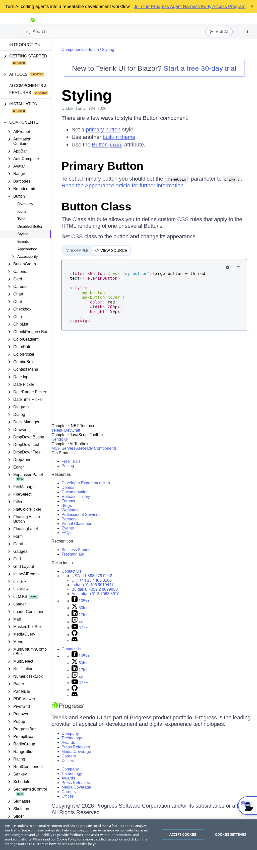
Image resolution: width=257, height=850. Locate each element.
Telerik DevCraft (65, 430)
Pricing (67, 466)
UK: (92, 580)
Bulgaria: (95, 589)
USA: (92, 576)
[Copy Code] (228, 267)
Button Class (96, 206)
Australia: (95, 594)
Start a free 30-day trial (200, 68)
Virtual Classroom (77, 523)
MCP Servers (63, 448)
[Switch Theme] (248, 32)
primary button (103, 129)
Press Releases (75, 747)
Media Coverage (76, 751)
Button (93, 49)
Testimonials (72, 554)
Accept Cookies (183, 834)
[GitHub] (75, 635)
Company (70, 733)
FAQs (66, 532)
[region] (128, 834)
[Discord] (75, 640)
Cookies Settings (230, 834)
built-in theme (119, 137)
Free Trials (71, 461)
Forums (68, 501)
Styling (22, 234)
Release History (75, 496)
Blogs (66, 505)
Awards (68, 742)
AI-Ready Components (96, 448)
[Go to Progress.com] (67, 708)
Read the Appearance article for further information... (124, 185)
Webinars (70, 510)
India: (93, 585)
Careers (68, 756)
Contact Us (71, 571)
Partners (69, 519)
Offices (67, 760)
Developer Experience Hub (85, 483)
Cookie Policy (67, 839)
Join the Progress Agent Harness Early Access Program (189, 6)
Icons (21, 211)
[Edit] (238, 267)
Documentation (75, 492)
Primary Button (102, 166)
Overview (25, 204)
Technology (71, 738)
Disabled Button (30, 226)
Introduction (24, 45)
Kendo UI (59, 439)
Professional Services (80, 514)
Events (23, 241)
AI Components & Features (28, 89)
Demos (67, 487)
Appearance (27, 249)
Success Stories (75, 550)
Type (21, 219)
